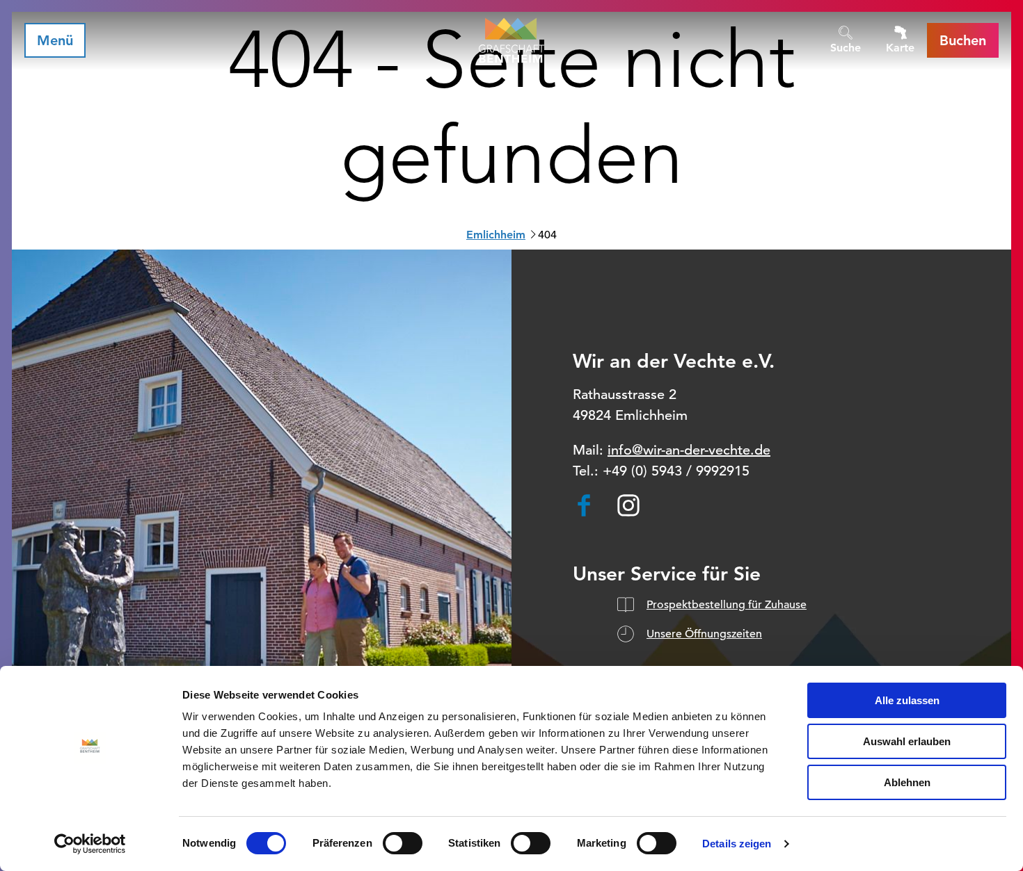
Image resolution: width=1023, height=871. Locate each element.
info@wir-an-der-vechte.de (689, 450)
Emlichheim (495, 234)
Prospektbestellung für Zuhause (727, 605)
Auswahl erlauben (907, 741)
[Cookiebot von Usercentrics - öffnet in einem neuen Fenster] (90, 843)
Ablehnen (907, 782)
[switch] (402, 843)
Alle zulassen (907, 700)
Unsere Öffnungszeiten (704, 634)
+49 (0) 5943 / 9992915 (676, 471)
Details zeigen (736, 843)
